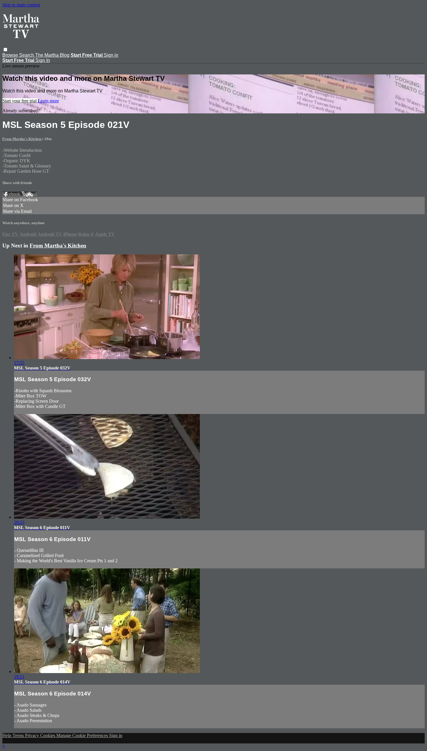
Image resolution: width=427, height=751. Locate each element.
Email (31, 194)
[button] (5, 49)
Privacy (32, 735)
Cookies (48, 735)
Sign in (111, 55)
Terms (18, 735)
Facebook (11, 194)
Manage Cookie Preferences (82, 735)
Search (27, 55)
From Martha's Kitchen (22, 139)
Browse (10, 55)
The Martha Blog (52, 55)
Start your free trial (20, 100)
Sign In (42, 60)
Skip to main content (21, 4)
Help (7, 735)
